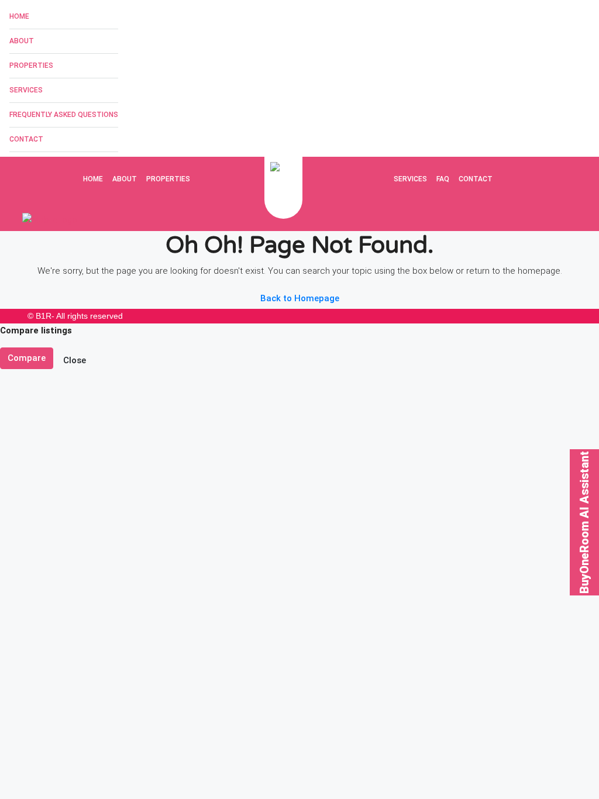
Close (74, 360)
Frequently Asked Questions (63, 115)
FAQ (442, 179)
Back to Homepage (299, 298)
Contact (26, 139)
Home (19, 16)
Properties (31, 65)
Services (26, 90)
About (21, 41)
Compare (27, 358)
